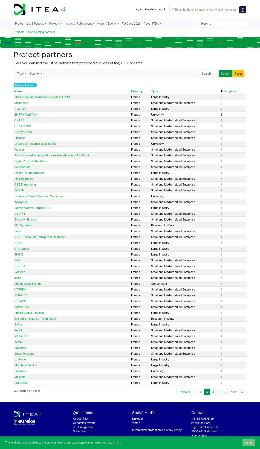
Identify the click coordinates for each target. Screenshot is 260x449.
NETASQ (20, 301)
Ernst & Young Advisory (29, 173)
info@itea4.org (200, 423)
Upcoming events (84, 423)
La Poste (20, 359)
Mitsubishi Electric (25, 365)
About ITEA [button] (151, 23)
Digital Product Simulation (30, 161)
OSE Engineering (25, 184)
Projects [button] (54, 23)
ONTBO (19, 120)
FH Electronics (23, 178)
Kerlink (18, 330)
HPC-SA (20, 266)
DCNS (18, 243)
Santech (19, 272)
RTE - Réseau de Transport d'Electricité (39, 237)
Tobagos (20, 348)
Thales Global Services (29, 313)
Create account (155, 9)
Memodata (21, 103)
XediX (18, 342)
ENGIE (18, 254)
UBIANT (19, 213)
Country (137, 91)
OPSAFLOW (22, 126)
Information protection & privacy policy (157, 430)
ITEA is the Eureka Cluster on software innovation (204, 9)
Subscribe (79, 431)
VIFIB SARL (22, 336)
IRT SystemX (22, 225)
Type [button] (20, 73)
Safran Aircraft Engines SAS (32, 208)
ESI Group (21, 383)
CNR (17, 260)
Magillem (19, 377)
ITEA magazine (83, 427)
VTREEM (20, 289)
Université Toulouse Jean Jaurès (35, 143)
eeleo (17, 278)
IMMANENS (22, 307)
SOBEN (19, 190)
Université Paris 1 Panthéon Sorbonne (38, 196)
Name (18, 91)
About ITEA (80, 418)
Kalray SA (20, 202)
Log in (138, 9)
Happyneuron (23, 132)
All (242, 392)
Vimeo (136, 423)
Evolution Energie (25, 219)
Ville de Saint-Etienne (27, 283)
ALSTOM (20, 108)
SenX (17, 231)
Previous (184, 392)
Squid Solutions (24, 353)
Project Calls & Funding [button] (29, 23)
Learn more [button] (114, 442)
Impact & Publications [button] (78, 23)
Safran (18, 324)
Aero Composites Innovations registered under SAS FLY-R (51, 155)
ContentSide (22, 167)
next (233, 392)
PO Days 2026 (131, 23)
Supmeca (20, 371)
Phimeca (19, 138)
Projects (19, 32)
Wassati (19, 149)
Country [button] (34, 73)
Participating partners (41, 32)
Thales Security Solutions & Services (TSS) (42, 97)
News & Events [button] (107, 23)
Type (154, 91)
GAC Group (21, 248)
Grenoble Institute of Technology (35, 318)
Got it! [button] (249, 442)
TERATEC (21, 295)
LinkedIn (137, 418)
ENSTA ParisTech (25, 114)
